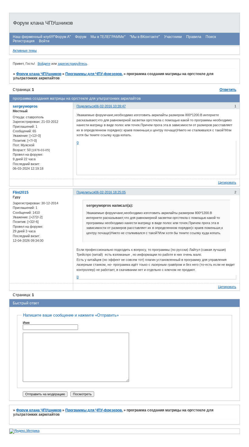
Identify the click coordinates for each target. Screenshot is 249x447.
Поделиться (86, 106)
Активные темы (25, 50)
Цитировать (227, 182)
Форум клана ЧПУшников (38, 74)
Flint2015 (21, 192)
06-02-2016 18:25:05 (110, 192)
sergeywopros (25, 106)
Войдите (44, 63)
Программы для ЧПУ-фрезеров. (94, 74)
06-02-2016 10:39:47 (110, 106)
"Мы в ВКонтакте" (145, 37)
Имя (26, 322)
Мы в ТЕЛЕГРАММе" (107, 37)
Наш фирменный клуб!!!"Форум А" (42, 37)
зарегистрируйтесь (72, 63)
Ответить (228, 90)
